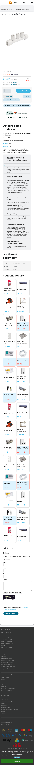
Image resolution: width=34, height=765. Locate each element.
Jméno (5, 562)
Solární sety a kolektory (7, 647)
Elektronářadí (4, 699)
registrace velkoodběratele (8, 688)
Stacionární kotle (5, 636)
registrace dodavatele (7, 690)
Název (4, 574)
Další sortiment (5, 695)
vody (12, 219)
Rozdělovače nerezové (7, 660)
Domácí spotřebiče (6, 707)
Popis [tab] (11, 113)
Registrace (4, 683)
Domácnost (4, 705)
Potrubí (3, 645)
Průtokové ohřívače (6, 637)
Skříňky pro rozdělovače (8, 664)
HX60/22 (5, 146)
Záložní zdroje (5, 670)
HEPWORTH (10, 159)
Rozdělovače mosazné (7, 662)
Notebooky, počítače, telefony (9, 709)
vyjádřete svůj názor (6, 722)
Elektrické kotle (5, 634)
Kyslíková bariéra (12, 235)
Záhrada (3, 703)
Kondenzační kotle (6, 632)
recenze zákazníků (6, 724)
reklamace (4, 679)
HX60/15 (5, 143)
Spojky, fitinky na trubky (7, 643)
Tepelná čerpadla (6, 668)
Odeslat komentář (11, 613)
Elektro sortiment (5, 698)
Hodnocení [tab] (13, 117)
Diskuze (24, 117)
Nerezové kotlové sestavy (8, 666)
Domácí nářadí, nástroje (7, 701)
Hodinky (3, 715)
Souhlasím (17, 761)
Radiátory (3, 656)
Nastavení (17, 757)
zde (21, 754)
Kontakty (3, 719)
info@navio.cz (27, 749)
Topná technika (5, 629)
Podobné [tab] (15, 112)
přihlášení (3, 686)
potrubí (27, 202)
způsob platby (5, 677)
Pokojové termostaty (6, 639)
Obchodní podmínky (7, 674)
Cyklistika (3, 713)
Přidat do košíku (23, 91)
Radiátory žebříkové (6, 658)
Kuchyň (3, 711)
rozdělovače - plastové (19, 263)
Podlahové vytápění (6, 641)
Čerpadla (3, 654)
